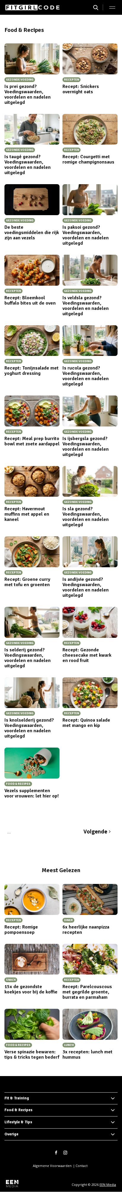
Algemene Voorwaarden (52, 1165)
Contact (82, 1165)
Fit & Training (16, 1098)
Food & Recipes (18, 1110)
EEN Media (107, 1184)
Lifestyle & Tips (18, 1122)
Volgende (95, 831)
